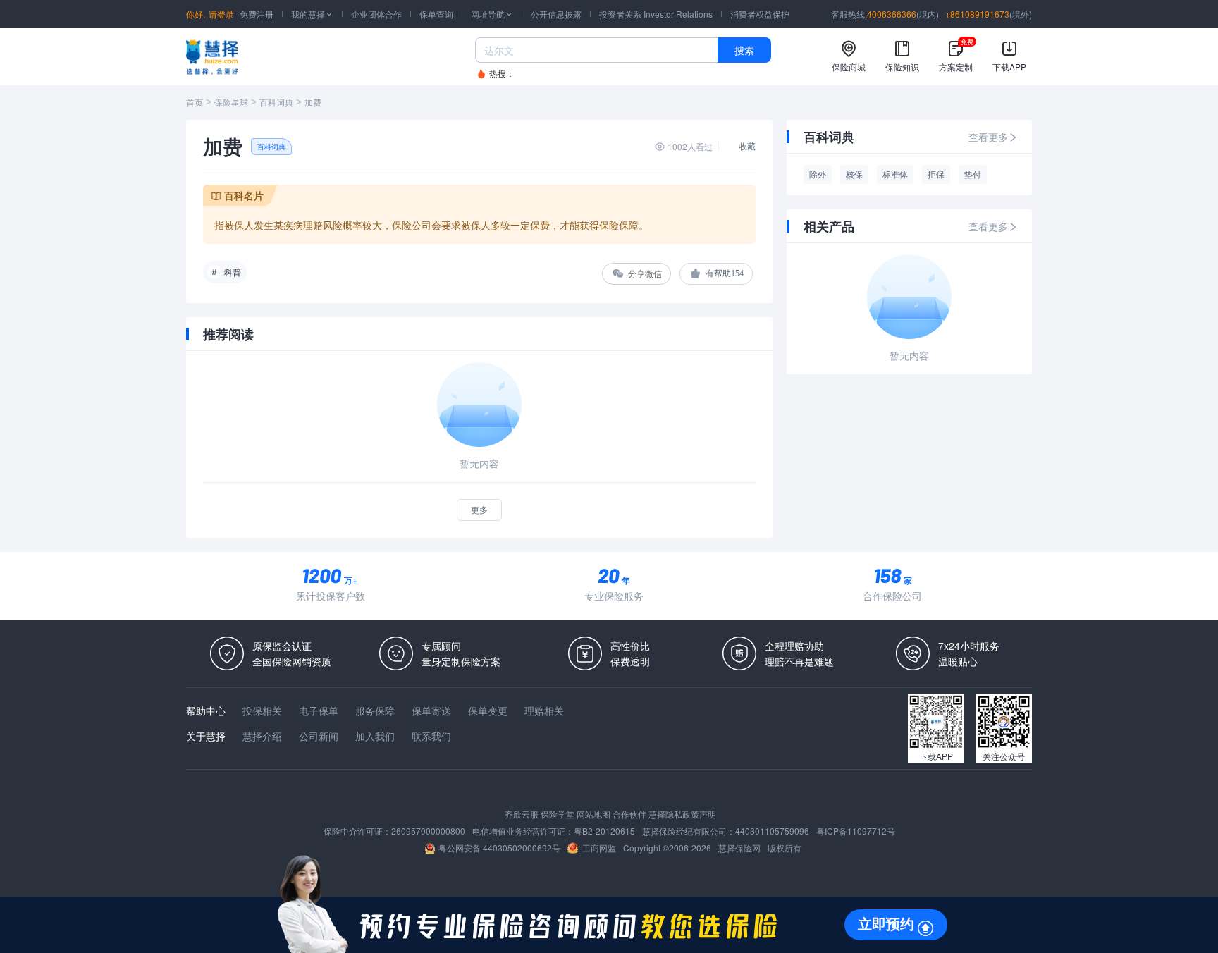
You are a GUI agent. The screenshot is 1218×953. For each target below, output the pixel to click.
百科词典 (276, 103)
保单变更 (488, 710)
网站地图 (593, 814)
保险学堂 (557, 814)
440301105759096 (772, 831)
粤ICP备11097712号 (855, 831)
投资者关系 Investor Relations (656, 14)
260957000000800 (428, 831)
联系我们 (431, 736)
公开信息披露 (556, 14)
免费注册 (256, 14)
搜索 (744, 50)
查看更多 (988, 136)
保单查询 (436, 14)
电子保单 (318, 710)
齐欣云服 (522, 814)
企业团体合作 (376, 14)
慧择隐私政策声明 (682, 814)
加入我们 (375, 736)
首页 (194, 103)
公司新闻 (318, 736)
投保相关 (262, 710)
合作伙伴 (629, 814)
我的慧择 (312, 14)
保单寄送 (431, 710)
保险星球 (231, 103)
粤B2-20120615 (604, 831)
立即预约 (886, 924)
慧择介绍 (262, 736)
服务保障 (375, 710)
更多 (479, 509)
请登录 (221, 14)
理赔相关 (544, 710)
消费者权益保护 (759, 14)
